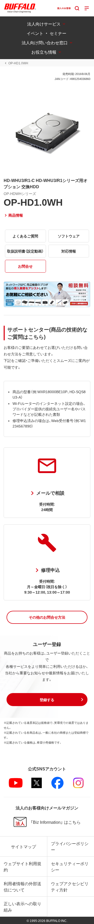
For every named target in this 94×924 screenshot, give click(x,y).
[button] (47, 617)
